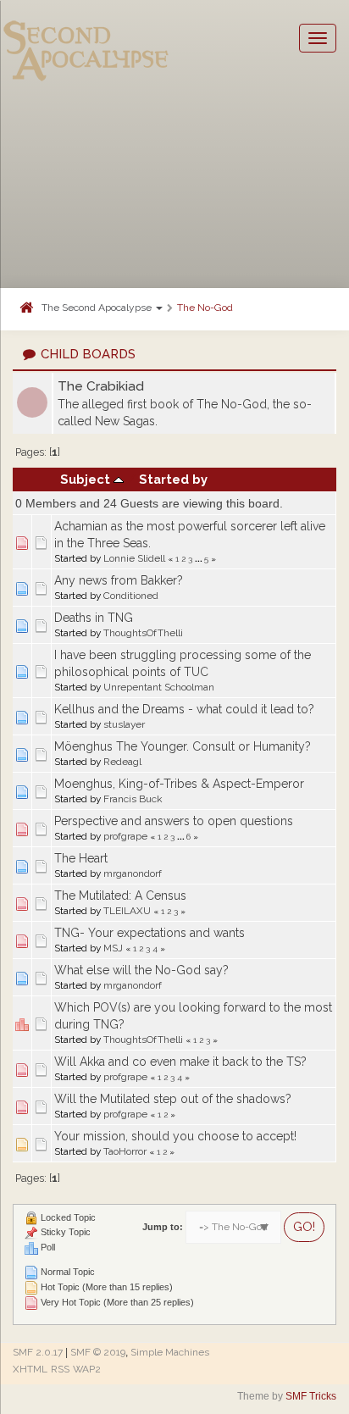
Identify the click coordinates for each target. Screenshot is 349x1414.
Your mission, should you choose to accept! (175, 1136)
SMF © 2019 (97, 1352)
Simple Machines (169, 1352)
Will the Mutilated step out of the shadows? (172, 1099)
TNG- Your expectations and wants (149, 933)
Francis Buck (133, 799)
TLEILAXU (127, 911)
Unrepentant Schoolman (158, 687)
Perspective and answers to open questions (173, 821)
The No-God (205, 307)
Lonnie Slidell (134, 558)
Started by (173, 479)
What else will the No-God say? (141, 970)
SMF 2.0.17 (38, 1352)
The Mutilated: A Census (120, 895)
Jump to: (162, 1227)
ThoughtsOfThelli (143, 633)
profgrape (125, 836)
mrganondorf (132, 873)
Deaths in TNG (93, 617)
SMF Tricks (310, 1396)
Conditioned (130, 596)
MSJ (113, 948)
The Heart (81, 858)
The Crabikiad (101, 386)
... (199, 558)
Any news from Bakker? (118, 580)
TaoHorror (125, 1151)
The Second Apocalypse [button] (98, 307)
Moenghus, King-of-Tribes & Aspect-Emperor (179, 783)
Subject (87, 479)
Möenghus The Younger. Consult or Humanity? (182, 746)
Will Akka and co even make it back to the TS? (180, 1061)
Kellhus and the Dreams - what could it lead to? (184, 709)
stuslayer (124, 724)
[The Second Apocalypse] (86, 38)
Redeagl (122, 762)
